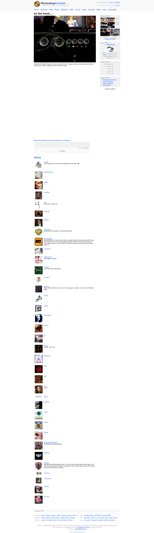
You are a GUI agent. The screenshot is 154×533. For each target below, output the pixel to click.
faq (99, 517)
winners (53, 515)
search (89, 520)
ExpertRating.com (80, 529)
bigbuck (46, 486)
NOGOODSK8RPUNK (50, 442)
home (115, 517)
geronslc (46, 402)
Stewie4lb (47, 356)
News (99, 10)
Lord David (47, 478)
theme (67, 517)
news (92, 517)
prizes (59, 515)
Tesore (46, 422)
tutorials (100, 520)
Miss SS (46, 286)
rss (77, 515)
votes (43, 517)
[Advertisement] (65, 84)
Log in (111, 2)
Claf (45, 386)
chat (58, 520)
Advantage (112, 10)
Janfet (46, 396)
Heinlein (46, 267)
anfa (45, 366)
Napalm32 (47, 229)
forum (54, 520)
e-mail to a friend (108, 81)
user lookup (64, 520)
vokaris (46, 432)
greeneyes (47, 249)
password (112, 520)
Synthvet (46, 473)
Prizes (56, 10)
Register (117, 2)
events (70, 515)
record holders (106, 515)
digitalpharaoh (48, 172)
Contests (43, 10)
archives (48, 515)
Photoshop (48, 3)
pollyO (46, 295)
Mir (45, 202)
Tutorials (91, 10)
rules (73, 515)
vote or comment (108, 83)
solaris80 (47, 211)
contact (70, 520)
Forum (78, 10)
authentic (48, 517)
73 (117, 24)
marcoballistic (48, 238)
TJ (44, 335)
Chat (84, 10)
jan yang (46, 496)
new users (94, 520)
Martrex (46, 220)
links (106, 517)
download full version (109, 79)
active (43, 515)
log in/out (49, 520)
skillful (53, 517)
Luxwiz (46, 162)
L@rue (46, 305)
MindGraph (111, 45)
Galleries (64, 10)
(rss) (96, 517)
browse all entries (110, 39)
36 (104, 55)
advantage (87, 517)
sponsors (64, 515)
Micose (46, 345)
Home (36, 10)
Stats (72, 10)
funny (57, 517)
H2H (51, 10)
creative (62, 517)
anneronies (47, 315)
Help (104, 10)
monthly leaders (89, 515)
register (43, 520)
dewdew (46, 463)
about (103, 517)
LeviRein (46, 192)
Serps (46, 412)
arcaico (46, 325)
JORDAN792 (48, 257)
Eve (45, 376)
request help (107, 85)
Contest (60, 3)
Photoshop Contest (84, 527)
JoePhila (46, 452)
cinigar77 (47, 277)
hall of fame (98, 515)
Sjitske (46, 182)
